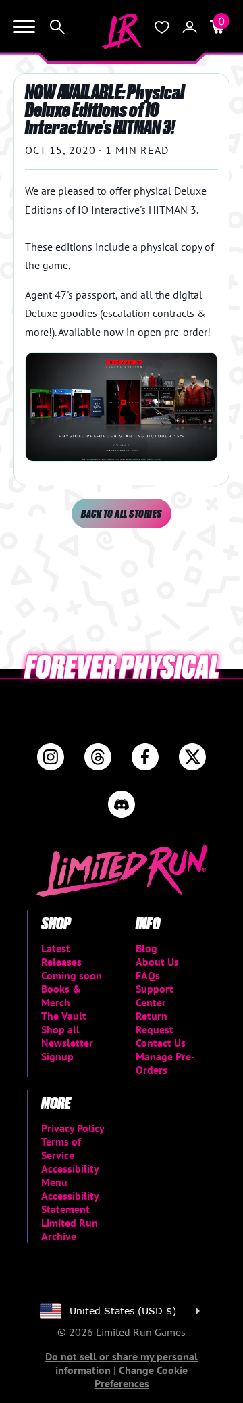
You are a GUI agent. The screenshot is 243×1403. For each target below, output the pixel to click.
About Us (157, 961)
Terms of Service (61, 1148)
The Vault (63, 1016)
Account (190, 27)
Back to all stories (121, 513)
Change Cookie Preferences (141, 1376)
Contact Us (161, 1043)
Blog (146, 948)
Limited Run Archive (69, 1229)
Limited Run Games (121, 31)
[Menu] (24, 27)
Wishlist (162, 27)
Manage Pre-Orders (165, 1063)
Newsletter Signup (67, 1049)
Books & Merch (61, 995)
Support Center (154, 995)
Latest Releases (61, 954)
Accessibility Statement (70, 1202)
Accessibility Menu (70, 1175)
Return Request (154, 1022)
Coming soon (71, 975)
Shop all (60, 1029)
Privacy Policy (73, 1128)
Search (57, 27)
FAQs (148, 975)
